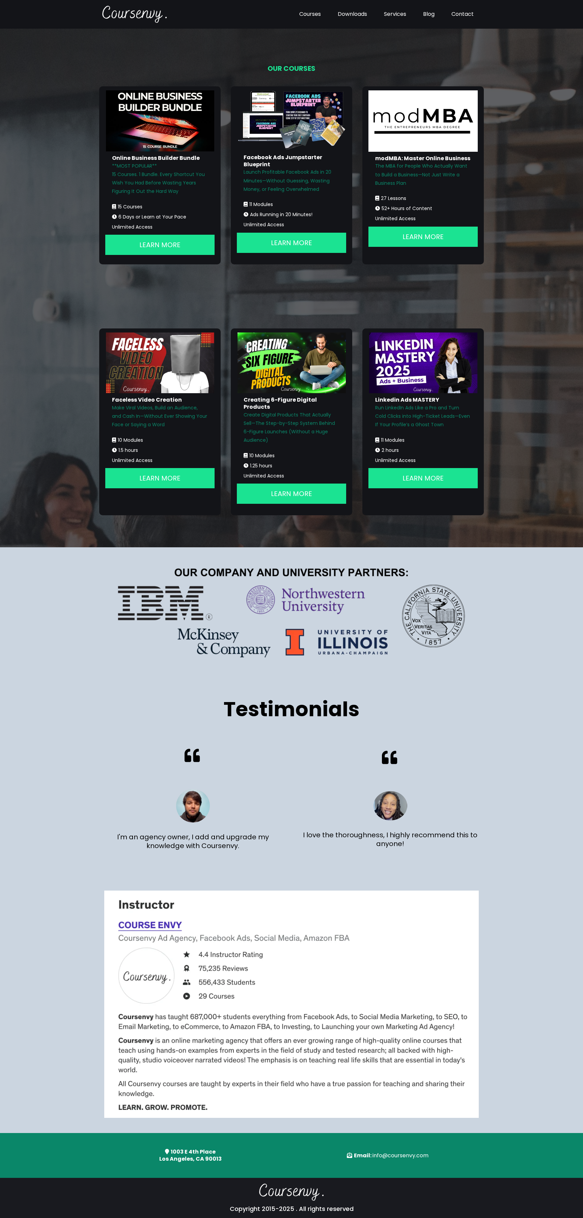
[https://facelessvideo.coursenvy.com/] (160, 363)
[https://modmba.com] (423, 121)
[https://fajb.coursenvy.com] (291, 120)
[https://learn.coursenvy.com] (134, 14)
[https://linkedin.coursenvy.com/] (423, 363)
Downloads (352, 14)
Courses (310, 14)
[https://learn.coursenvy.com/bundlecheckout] (160, 120)
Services (395, 14)
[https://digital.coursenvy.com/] (291, 363)
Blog (429, 14)
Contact (462, 14)
